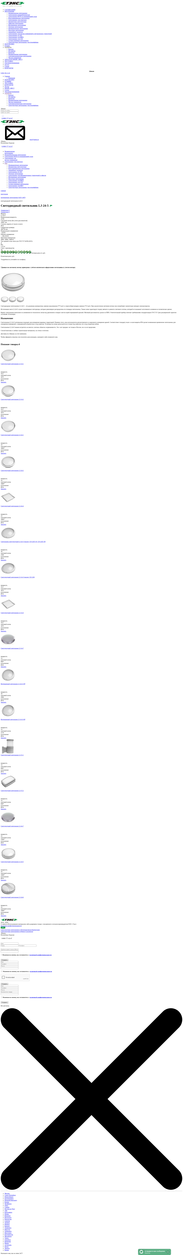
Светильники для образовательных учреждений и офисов (27, 175)
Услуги (7, 86)
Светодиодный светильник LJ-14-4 (12, 613)
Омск (6, 1205)
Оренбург (8, 1240)
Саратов (7, 1221)
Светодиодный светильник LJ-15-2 (12, 790)
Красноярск (8, 1212)
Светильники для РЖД (15, 186)
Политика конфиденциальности (11, 926)
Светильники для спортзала (17, 20)
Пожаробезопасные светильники (15, 155)
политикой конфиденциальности (41, 955)
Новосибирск (9, 1197)
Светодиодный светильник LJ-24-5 (12, 862)
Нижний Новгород (11, 1200)
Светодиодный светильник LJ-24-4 (12, 506)
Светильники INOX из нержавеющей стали (22, 16)
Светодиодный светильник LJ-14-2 (12, 399)
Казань (7, 1202)
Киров (7, 1250)
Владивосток (9, 1234)
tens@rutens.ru (34, 139)
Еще (6, 163)
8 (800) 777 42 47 (7, 118)
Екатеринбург (9, 1198)
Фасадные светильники (16, 30)
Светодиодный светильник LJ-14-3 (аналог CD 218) (18, 577)
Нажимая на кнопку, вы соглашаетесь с (27, 955)
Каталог (11, 49)
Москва (7, 1193)
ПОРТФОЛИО (9, 79)
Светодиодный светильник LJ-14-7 (12, 648)
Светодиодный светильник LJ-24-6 (12, 897)
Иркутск (7, 1229)
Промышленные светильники (18, 28)
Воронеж (7, 1216)
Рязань (7, 1243)
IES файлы (11, 51)
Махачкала (8, 1236)
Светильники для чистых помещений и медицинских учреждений (30, 34)
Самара (7, 1207)
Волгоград (8, 1217)
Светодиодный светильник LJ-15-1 (12, 755)
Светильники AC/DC (15, 35)
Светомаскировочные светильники (19, 56)
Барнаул (7, 1226)
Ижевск (7, 1224)
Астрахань (8, 1245)
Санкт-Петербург (10, 1195)
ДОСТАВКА (9, 83)
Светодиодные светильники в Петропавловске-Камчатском (20, 930)
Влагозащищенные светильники (19, 18)
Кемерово (8, 1241)
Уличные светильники (15, 27)
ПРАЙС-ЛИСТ (9, 88)
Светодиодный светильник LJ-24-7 (12, 826)
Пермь (7, 1214)
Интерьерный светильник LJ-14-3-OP (13, 719)
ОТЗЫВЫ (8, 81)
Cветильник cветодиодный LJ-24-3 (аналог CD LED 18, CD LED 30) (23, 541)
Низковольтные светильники (17, 13)
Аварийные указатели (15, 32)
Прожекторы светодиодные (17, 22)
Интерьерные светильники (17, 25)
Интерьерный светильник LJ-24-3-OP (13, 684)
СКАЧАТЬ (8, 93)
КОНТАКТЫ (9, 85)
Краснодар (8, 1219)
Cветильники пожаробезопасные (19, 15)
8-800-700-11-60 (5, 73)
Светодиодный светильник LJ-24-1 (12, 435)
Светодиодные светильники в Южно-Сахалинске (17, 931)
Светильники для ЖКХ (16, 37)
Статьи (7, 90)
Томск (7, 1238)
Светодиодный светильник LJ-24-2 (12, 470)
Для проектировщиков (12, 91)
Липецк (7, 1248)
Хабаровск (8, 1231)
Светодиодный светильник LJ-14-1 (12, 364)
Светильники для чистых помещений (11, 159)
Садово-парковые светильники (18, 40)
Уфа (6, 1210)
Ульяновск (8, 1228)
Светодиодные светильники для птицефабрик (23, 42)
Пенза (6, 1246)
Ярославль (8, 1233)
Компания (11, 78)
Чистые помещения (14, 58)
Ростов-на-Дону (10, 1209)
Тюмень (7, 1222)
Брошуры (11, 52)
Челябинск (8, 1204)
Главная (7, 76)
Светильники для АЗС (15, 39)
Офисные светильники (15, 23)
